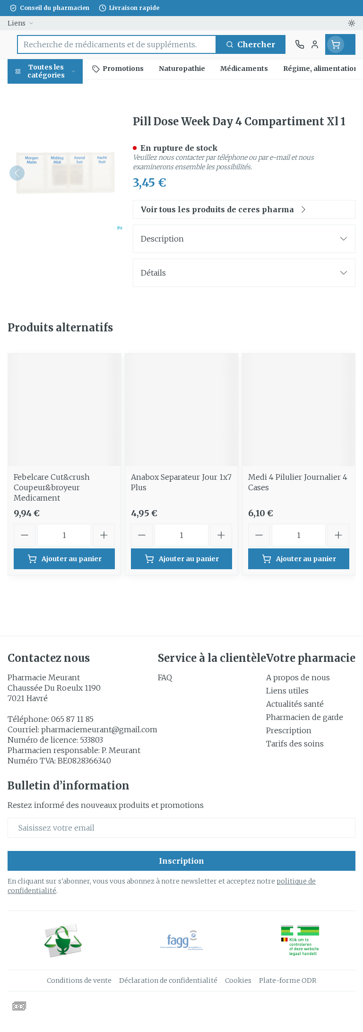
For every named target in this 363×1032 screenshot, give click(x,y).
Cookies (238, 980)
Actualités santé (295, 704)
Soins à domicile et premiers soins (60, 260)
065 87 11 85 (72, 719)
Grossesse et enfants (60, 186)
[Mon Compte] (315, 44)
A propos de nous (298, 677)
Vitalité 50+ (60, 212)
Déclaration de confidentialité (168, 980)
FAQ (165, 677)
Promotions (31, 91)
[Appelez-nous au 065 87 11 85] (299, 44)
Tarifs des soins (295, 743)
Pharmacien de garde (304, 717)
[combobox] (116, 44)
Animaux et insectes (60, 291)
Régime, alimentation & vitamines (60, 152)
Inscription (181, 861)
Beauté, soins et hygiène (60, 116)
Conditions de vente (79, 980)
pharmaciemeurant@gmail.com (99, 729)
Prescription (288, 730)
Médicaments (60, 317)
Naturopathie (60, 235)
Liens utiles (287, 690)
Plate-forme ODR (287, 980)
